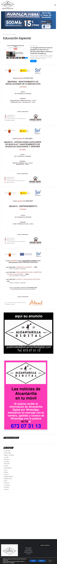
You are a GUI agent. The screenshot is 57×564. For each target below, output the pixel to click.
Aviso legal (28, 549)
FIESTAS (6, 465)
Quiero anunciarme (28, 552)
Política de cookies (28, 550)
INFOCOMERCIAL (8, 468)
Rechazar (42, 560)
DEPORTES (6, 459)
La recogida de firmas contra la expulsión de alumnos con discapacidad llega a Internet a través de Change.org (41, 50)
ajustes (12, 562)
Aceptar (33, 560)
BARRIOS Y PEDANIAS (9, 455)
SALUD (5, 480)
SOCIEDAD (6, 487)
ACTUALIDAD (7, 450)
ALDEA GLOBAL (7, 452)
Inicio (5, 34)
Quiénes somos (28, 547)
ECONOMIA (6, 461)
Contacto (28, 553)
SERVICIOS (6, 483)
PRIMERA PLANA (8, 478)
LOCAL (5, 470)
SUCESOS (6, 489)
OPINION (6, 472)
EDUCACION (7, 463)
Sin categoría (7, 485)
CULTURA (6, 457)
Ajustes (50, 560)
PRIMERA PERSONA (8, 476)
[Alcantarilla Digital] (7, 5)
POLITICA (6, 474)
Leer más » (33, 61)
